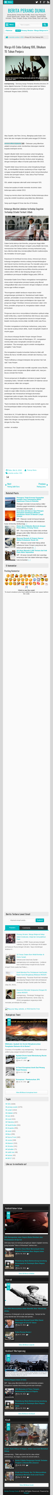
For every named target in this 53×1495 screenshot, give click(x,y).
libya (9, 1134)
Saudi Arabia (11, 1125)
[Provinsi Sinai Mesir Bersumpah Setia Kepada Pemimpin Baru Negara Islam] (9, 1253)
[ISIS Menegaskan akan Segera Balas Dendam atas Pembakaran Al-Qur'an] (26, 1223)
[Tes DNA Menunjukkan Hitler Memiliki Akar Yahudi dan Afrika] (26, 1294)
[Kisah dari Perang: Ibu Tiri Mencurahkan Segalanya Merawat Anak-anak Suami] (9, 1476)
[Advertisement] (28, 112)
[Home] (6, 37)
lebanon (10, 1143)
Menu (10, 2)
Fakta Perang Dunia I (23, 1332)
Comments (26, 928)
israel (9, 1119)
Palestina (10, 1122)
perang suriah (12, 1107)
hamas (9, 1155)
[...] (33, 509)
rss (48, 2)
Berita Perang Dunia (26, 10)
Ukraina (10, 1146)
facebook (40, 2)
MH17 (9, 1158)
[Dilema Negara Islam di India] (26, 1365)
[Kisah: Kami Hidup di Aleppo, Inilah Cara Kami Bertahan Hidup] (26, 1434)
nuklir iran (10, 1152)
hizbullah (10, 1149)
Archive (40, 928)
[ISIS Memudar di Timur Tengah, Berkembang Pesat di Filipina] (9, 1393)
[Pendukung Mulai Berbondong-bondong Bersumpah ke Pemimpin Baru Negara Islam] (9, 1265)
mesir (9, 1131)
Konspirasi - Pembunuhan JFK (28, 1079)
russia (9, 1140)
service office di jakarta (12, 143)
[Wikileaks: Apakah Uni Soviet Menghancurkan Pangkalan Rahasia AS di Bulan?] (26, 1030)
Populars (12, 927)
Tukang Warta (32, 470)
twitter (37, 2)
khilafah (10, 1113)
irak (8, 1116)
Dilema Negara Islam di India (15, 1380)
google (44, 2)
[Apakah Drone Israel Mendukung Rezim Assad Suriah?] (10, 1059)
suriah (9, 1110)
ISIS (20, 473)
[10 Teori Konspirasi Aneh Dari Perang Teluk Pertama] (10, 1071)
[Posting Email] (7, 477)
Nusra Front (11, 1137)
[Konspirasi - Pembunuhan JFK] (10, 1083)
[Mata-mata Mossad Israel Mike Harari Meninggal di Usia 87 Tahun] (9, 1324)
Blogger (26, 1493)
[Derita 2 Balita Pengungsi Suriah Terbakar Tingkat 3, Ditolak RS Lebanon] (9, 1464)
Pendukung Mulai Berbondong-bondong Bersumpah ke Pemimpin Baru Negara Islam (31, 1263)
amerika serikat (13, 473)
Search (45, 25)
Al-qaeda (10, 1128)
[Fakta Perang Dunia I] (9, 1336)
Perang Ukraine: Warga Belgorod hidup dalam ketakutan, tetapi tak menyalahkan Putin (31, 936)
